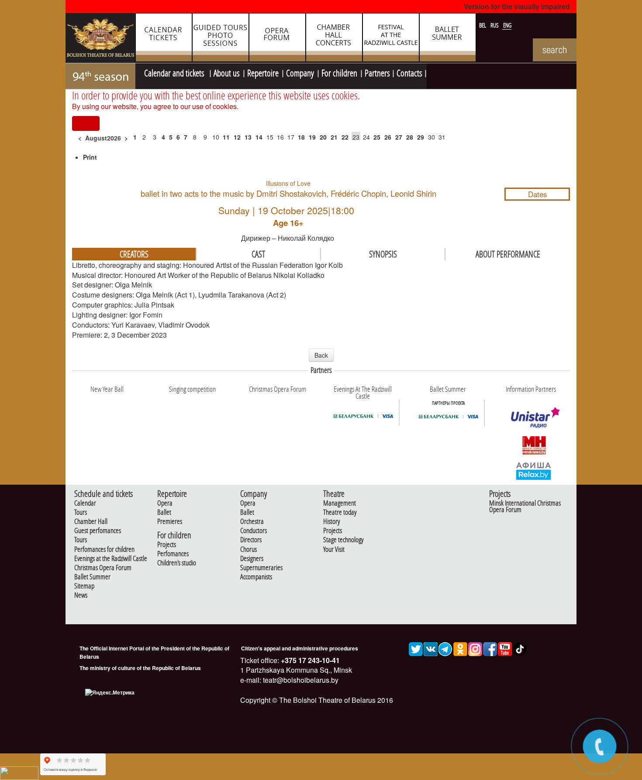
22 (345, 137)
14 (258, 137)
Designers (251, 558)
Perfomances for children (104, 549)
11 (226, 137)
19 (312, 137)
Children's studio (176, 563)
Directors (251, 540)
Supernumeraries (261, 567)
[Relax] (534, 471)
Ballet (164, 512)
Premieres (169, 521)
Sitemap (84, 586)
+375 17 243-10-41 (309, 660)
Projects (166, 544)
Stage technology (343, 540)
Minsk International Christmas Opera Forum (525, 506)
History (331, 521)
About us (227, 72)
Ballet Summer (92, 577)
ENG (507, 25)
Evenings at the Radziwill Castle (110, 558)
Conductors (253, 530)
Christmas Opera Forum (102, 567)
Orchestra (252, 521)
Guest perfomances (97, 530)
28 (409, 137)
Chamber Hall (90, 521)
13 (248, 137)
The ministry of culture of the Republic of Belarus (140, 668)
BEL (483, 25)
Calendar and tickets (175, 72)
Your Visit (334, 549)
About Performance (508, 254)
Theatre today (339, 512)
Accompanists (256, 577)
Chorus (248, 549)
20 (323, 137)
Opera (165, 503)
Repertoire (263, 72)
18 (301, 137)
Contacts (409, 72)
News (80, 595)
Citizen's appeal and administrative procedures (299, 648)
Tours (80, 512)
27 (398, 137)
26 (387, 137)
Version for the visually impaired (517, 6)
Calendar (85, 503)
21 (334, 137)
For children (339, 72)
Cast (258, 254)
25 (376, 137)
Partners (377, 72)
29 (420, 137)
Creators (134, 254)
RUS (495, 25)
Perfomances (173, 554)
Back (321, 355)
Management (339, 503)
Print (90, 157)
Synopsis (383, 254)
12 (237, 137)
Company (300, 72)
